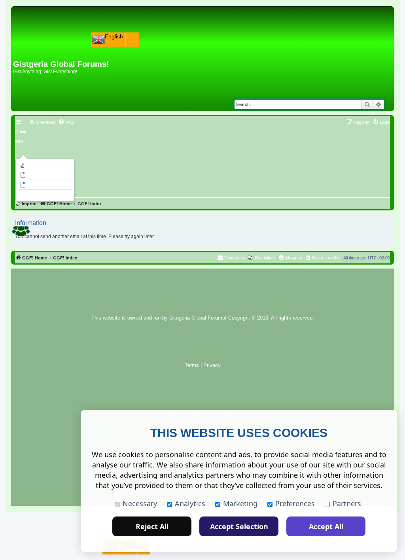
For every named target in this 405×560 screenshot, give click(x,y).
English (114, 36)
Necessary (140, 503)
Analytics (190, 503)
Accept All (326, 526)
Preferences (295, 503)
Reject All (152, 526)
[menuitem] (45, 165)
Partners (347, 503)
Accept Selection (239, 526)
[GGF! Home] (34, 46)
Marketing (240, 503)
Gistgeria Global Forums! (198, 318)
